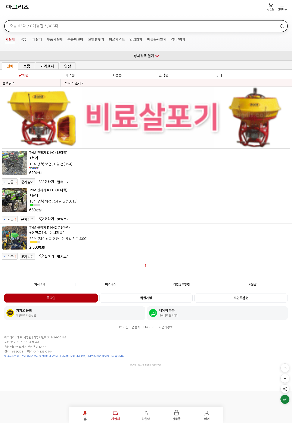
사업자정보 (166, 327)
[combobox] (141, 26)
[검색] (281, 26)
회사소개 (39, 284)
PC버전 (123, 327)
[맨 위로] (284, 367)
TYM (67, 83)
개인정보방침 (181, 284)
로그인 (50, 298)
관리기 (79, 83)
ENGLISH (149, 327)
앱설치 (136, 327)
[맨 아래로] (284, 378)
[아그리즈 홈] (24, 7)
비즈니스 (110, 284)
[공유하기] (284, 388)
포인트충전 (241, 298)
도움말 (252, 284)
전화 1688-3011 (14, 351)
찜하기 (49, 181)
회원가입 (146, 298)
